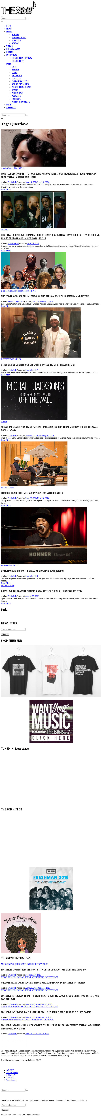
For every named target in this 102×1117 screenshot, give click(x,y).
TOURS (14, 72)
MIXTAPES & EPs (19, 37)
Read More (5, 189)
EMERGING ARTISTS (20, 81)
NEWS (8, 28)
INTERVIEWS (11, 55)
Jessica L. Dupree (15, 301)
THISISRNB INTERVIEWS (22, 57)
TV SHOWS (16, 98)
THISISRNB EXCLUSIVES (21, 87)
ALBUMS (15, 34)
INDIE (8, 104)
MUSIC (9, 31)
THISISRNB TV (18, 60)
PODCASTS (16, 95)
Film (16, 168)
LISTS (14, 66)
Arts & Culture (7, 168)
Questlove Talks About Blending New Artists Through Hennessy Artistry (41, 591)
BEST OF (15, 43)
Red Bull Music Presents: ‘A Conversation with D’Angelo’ (32, 492)
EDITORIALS (17, 75)
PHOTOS (9, 52)
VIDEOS (9, 46)
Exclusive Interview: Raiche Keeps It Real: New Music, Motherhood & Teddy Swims (46, 1012)
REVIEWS (15, 69)
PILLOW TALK (17, 93)
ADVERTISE (11, 107)
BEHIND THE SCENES (20, 84)
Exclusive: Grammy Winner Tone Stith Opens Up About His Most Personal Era (43, 969)
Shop (8, 25)
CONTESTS (16, 78)
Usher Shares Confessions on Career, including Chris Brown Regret (38, 364)
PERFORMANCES (13, 49)
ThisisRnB (12, 182)
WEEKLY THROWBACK (21, 101)
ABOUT (10, 1070)
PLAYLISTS (16, 40)
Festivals (17, 1020)
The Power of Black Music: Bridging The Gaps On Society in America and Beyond (45, 296)
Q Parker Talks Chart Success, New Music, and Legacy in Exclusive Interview (43, 982)
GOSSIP (15, 90)
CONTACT (11, 1080)
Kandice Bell (13, 243)
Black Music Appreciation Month (15, 291)
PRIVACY (11, 1075)
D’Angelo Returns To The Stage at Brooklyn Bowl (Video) (32, 570)
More (8, 63)
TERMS (10, 1077)
